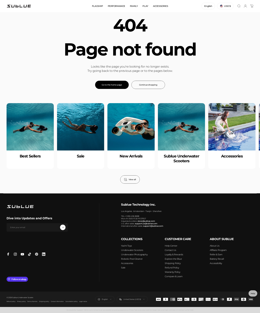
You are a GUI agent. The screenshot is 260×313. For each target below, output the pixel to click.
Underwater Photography (134, 254)
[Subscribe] (63, 227)
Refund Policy (172, 267)
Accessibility (216, 263)
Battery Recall (217, 259)
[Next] (244, 143)
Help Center (171, 245)
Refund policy (11, 301)
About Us (214, 245)
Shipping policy (44, 301)
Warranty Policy (172, 272)
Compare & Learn (174, 276)
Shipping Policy (173, 263)
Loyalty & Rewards (174, 254)
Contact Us (170, 250)
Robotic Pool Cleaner (132, 259)
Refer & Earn (216, 254)
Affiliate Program (218, 250)
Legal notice (83, 301)
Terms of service (32, 301)
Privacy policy (21, 301)
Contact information (57, 301)
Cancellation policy (71, 301)
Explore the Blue (173, 259)
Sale (123, 267)
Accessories (127, 263)
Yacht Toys (126, 245)
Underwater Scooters (132, 250)
